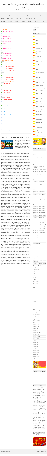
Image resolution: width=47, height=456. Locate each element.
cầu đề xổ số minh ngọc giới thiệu (12, 162)
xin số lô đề (42, 434)
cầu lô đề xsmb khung (42, 400)
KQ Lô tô (29, 21)
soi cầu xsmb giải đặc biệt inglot (6, 251)
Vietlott (3, 21)
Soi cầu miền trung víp (5, 15)
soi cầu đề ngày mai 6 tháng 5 (11, 219)
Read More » (17, 149)
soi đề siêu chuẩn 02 (18, 257)
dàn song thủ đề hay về (22, 184)
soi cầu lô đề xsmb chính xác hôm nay (22, 247)
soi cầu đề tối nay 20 (24, 226)
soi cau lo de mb (12, 245)
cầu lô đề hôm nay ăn (36, 400)
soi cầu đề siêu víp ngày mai (8, 226)
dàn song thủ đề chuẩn (13, 181)
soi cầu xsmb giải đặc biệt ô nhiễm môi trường (21, 251)
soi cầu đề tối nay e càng (24, 228)
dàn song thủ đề (10, 178)
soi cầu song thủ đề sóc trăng (9, 250)
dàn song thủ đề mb (21, 187)
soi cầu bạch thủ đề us (17, 200)
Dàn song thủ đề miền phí (16, 190)
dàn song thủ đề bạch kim (13, 179)
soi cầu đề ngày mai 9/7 (10, 220)
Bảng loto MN (35, 346)
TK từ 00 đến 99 (39, 114)
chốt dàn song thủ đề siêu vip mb (20, 171)
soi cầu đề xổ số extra (20, 232)
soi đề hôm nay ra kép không (9, 257)
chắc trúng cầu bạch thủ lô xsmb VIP (39, 169)
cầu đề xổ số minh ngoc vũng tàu (24, 162)
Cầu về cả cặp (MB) (39, 85)
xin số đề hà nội (19, 263)
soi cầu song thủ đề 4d (10, 248)
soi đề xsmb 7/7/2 (6, 260)
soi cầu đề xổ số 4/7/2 (12, 231)
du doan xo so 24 (42, 401)
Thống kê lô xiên (39, 95)
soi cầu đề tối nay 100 (17, 226)
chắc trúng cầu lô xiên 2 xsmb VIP (39, 206)
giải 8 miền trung (7, 108)
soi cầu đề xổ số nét (18, 235)
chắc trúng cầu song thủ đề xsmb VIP (15, 137)
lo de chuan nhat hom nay (16, 197)
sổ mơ (43, 21)
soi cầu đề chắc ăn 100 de (18, 204)
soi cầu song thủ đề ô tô (19, 248)
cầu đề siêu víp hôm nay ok (19, 159)
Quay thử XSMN (39, 127)
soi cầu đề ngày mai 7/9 (21, 219)
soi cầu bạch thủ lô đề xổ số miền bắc (21, 203)
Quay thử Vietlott (39, 132)
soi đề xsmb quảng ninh (22, 260)
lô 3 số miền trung (7, 117)
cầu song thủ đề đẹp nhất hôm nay (14, 168)
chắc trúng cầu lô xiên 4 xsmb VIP (39, 210)
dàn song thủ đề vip (7, 194)
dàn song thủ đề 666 (25, 178)
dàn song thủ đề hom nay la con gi (24, 185)
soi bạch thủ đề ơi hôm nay (8, 200)
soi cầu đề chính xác (24, 206)
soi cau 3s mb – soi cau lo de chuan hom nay (9, 13)
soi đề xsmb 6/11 (22, 258)
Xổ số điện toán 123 (39, 74)
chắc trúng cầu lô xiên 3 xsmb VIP (39, 208)
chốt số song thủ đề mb (24, 172)
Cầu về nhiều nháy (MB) (37, 316)
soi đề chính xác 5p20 (11, 254)
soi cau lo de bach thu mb (13, 244)
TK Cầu (16, 21)
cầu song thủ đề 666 (14, 165)
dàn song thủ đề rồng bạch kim (7, 191)
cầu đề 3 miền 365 (17, 153)
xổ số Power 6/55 (39, 61)
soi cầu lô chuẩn (37, 433)
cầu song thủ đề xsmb (14, 169)
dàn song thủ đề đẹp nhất (22, 182)
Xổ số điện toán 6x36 (40, 72)
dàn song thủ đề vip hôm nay (17, 194)
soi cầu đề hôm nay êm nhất (20, 209)
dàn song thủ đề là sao (13, 187)
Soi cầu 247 (37, 423)
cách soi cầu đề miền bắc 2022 (8, 153)
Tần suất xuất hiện (39, 111)
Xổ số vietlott (35, 289)
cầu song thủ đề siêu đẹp (5, 169)
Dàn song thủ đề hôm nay (12, 185)
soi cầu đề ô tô (14, 223)
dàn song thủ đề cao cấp (23, 179)
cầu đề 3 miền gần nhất (25, 153)
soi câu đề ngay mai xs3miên (6, 223)
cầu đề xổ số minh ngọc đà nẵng (14, 160)
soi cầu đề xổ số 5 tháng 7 (21, 231)
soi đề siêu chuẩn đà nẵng (5, 258)
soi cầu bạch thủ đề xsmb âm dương (11, 201)
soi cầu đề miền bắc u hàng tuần (22, 212)
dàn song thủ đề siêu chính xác (19, 191)
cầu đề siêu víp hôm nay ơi (9, 159)
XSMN (21, 18)
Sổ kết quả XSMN (39, 51)
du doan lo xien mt (36, 401)
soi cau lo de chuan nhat (22, 244)
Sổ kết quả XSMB (39, 48)
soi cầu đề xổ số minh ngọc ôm (8, 235)
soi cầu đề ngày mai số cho (12, 222)
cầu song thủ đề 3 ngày (6, 165)
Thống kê (23, 21)
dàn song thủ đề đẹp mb (13, 182)
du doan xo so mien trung (37, 402)
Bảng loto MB (35, 342)
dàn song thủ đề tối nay (9, 193)
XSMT (37, 43)
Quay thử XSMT (39, 130)
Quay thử (36, 21)
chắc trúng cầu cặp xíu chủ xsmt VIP (39, 224)
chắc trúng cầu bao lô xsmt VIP (38, 222)
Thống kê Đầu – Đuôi (40, 106)
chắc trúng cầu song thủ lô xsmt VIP (39, 241)
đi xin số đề (9, 197)
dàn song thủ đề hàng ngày (12, 184)
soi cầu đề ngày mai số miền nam (23, 222)
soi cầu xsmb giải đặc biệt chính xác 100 (22, 250)
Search (34, 29)
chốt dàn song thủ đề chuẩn (9, 171)
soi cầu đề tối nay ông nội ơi (25, 229)
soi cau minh (3, 248)
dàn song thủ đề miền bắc (23, 188)
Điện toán (10, 21)
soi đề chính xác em (19, 254)
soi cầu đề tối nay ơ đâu (16, 229)
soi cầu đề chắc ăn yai (17, 206)
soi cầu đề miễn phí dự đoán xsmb (19, 213)
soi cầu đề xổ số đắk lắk (11, 232)
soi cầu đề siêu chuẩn (21, 223)
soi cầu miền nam (38, 434)
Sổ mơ (37, 135)
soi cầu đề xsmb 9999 (19, 238)
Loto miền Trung (39, 122)
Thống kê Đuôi (39, 103)
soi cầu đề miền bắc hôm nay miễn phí (10, 212)
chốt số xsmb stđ (24, 174)
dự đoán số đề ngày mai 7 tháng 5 (41, 409)
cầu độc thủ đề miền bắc (5, 163)
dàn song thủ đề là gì (4, 187)
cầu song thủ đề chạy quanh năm (7, 166)
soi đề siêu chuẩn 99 (26, 257)
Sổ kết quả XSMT (39, 53)
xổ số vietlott (38, 56)
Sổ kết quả (36, 18)
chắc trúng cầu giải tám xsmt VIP (39, 228)
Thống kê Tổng (36, 334)
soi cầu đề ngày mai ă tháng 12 (20, 220)
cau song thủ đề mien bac (25, 168)
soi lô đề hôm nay (24, 261)
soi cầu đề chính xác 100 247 (17, 207)
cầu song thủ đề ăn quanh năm (24, 165)
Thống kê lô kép (39, 98)
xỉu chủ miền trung (7, 105)
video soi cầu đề (9, 263)
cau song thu (12, 163)
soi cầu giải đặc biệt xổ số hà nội (18, 242)
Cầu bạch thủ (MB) (39, 80)
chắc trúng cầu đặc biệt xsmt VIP (39, 226)
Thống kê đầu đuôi (39, 90)
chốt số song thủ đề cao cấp (14, 172)
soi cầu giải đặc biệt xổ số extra (6, 242)
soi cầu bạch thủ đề (40, 427)
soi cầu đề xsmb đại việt (15, 239)
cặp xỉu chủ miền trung (8, 111)
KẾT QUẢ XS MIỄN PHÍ (28, 15)
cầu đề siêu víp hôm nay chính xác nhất (22, 156)
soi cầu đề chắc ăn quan (8, 206)
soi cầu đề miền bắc (10, 210)
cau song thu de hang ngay (20, 163)
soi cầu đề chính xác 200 (10, 209)
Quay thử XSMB (39, 124)
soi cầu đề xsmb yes (15, 241)
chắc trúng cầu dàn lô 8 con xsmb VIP (39, 381)
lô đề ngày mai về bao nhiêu (40, 415)
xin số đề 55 (14, 263)
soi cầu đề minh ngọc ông (17, 216)
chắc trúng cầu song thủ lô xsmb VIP (39, 215)
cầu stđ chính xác (22, 169)
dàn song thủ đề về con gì (18, 193)
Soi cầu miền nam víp (17, 15)
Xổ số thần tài (38, 77)
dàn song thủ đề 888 (4, 179)
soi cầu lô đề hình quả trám (21, 245)
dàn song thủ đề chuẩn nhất (23, 181)
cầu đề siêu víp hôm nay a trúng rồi (9, 156)
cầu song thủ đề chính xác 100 (18, 166)
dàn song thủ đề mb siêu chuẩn (12, 188)
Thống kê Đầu (38, 101)
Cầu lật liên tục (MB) (40, 82)
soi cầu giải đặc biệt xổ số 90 (25, 241)
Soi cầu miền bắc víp (24, 13)
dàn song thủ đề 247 (17, 178)
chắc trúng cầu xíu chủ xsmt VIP (38, 235)
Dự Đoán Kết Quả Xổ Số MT (39, 405)
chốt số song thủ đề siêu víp (15, 174)
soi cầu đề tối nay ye (4, 231)
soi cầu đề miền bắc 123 (18, 210)
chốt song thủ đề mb (19, 175)
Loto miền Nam (39, 119)
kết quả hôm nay (28, 18)
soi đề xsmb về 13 (7, 261)
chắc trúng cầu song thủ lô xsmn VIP (39, 263)
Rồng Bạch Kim (38, 420)
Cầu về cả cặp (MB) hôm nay (38, 314)
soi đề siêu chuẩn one (14, 258)
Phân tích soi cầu (38, 15)
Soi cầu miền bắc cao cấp (36, 13)
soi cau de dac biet (10, 204)
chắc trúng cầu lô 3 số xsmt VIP (38, 230)
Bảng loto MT (35, 344)
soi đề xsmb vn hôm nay (15, 261)
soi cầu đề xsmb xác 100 (7, 241)
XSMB (12, 18)
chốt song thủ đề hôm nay (10, 175)
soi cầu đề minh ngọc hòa (8, 216)
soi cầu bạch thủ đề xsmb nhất (9, 203)
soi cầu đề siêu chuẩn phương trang (16, 225)
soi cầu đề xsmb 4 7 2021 (10, 238)
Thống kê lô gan (39, 93)
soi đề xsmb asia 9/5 (13, 260)
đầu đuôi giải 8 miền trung (9, 114)
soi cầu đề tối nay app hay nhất (13, 228)
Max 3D (37, 64)
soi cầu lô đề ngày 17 (11, 247)
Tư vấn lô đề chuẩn (5, 18)
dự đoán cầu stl (41, 406)
